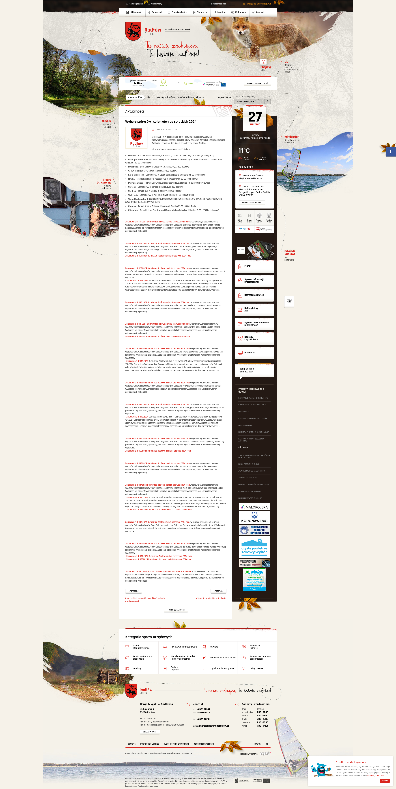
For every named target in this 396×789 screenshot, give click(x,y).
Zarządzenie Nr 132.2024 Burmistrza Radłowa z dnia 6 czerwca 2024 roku (157, 348)
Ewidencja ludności (255, 647)
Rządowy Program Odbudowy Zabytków (251, 440)
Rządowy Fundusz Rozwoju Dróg (252, 418)
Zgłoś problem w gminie (248, 464)
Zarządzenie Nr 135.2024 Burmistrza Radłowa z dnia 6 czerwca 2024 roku (157, 438)
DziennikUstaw (259, 221)
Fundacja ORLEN (245, 425)
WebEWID (240, 221)
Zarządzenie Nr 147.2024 (137, 280)
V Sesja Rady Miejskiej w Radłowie (211, 598)
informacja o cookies (376, 775)
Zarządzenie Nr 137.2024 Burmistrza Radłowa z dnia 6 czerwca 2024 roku (157, 485)
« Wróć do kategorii (176, 610)
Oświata (214, 646)
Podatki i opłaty (175, 668)
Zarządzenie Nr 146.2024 (137, 361)
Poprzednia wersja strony (250, 498)
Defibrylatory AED (289, 302)
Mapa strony (156, 3)
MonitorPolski (269, 221)
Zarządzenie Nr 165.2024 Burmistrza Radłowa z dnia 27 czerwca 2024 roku (158, 451)
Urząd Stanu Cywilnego (141, 647)
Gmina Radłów (135, 97)
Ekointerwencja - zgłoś (257, 83)
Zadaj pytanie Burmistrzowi (247, 370)
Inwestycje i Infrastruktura (184, 646)
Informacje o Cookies (149, 744)
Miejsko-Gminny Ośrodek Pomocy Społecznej (183, 657)
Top (266, 744)
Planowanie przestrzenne (223, 657)
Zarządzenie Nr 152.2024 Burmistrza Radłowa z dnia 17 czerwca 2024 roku (159, 509)
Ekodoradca (243, 412)
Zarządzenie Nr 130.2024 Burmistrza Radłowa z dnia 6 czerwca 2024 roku (157, 302)
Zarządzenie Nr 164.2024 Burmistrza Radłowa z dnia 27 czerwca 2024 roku (158, 255)
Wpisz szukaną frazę (245, 96)
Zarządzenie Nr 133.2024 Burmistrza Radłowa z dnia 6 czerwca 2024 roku (157, 382)
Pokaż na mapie (149, 732)
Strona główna (136, 3)
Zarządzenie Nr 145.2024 (137, 497)
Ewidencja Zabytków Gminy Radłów (253, 484)
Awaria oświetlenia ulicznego (251, 471)
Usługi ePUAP (256, 668)
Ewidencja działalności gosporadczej (261, 657)
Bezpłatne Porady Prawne (249, 491)
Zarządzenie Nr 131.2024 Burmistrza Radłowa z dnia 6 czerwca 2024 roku (157, 324)
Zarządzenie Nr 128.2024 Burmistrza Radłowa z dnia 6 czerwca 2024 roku (157, 243)
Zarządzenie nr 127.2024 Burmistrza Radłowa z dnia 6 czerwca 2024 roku (157, 221)
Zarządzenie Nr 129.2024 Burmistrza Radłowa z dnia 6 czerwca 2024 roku (157, 268)
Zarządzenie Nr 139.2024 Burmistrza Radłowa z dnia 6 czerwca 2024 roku (157, 543)
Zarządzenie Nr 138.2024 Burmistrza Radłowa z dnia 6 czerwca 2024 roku (157, 522)
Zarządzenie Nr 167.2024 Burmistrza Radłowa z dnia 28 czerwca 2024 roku (159, 559)
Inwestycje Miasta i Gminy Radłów (253, 398)
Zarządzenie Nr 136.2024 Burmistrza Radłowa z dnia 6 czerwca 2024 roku (157, 463)
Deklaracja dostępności (204, 744)
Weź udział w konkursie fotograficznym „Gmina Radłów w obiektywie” (255, 192)
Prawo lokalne (249, 221)
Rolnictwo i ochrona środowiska (142, 657)
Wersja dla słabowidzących (259, 3)
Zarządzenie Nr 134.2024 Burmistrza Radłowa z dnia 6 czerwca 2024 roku (157, 404)
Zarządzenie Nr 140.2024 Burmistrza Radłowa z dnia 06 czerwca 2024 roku (158, 571)
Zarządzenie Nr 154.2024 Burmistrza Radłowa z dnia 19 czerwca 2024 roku (159, 556)
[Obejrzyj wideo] (263, 63)
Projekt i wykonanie (249, 754)
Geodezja (137, 668)
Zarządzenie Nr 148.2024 (137, 416)
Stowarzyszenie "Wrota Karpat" (252, 405)
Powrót (257, 744)
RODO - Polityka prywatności (176, 744)
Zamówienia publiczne (247, 478)
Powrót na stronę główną (143, 31)
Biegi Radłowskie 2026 (250, 178)
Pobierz (241, 249)
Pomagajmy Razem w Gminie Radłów (253, 432)
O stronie (132, 744)
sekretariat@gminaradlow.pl (211, 726)
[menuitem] (135, 12)
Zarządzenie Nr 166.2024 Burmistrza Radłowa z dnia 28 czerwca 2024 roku (158, 336)
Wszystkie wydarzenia (252, 203)
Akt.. (149, 97)
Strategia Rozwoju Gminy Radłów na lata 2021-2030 (254, 456)
